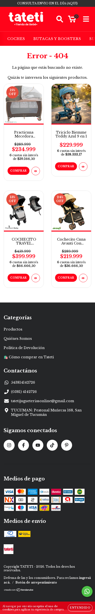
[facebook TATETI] (23, 445)
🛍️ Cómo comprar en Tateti (29, 357)
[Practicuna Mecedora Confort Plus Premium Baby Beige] (35, 171)
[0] (72, 20)
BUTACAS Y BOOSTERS (57, 39)
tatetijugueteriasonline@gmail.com (42, 401)
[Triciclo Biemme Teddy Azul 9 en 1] (83, 166)
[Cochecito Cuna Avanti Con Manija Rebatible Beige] (83, 278)
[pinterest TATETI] (66, 445)
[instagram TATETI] (9, 445)
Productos (13, 329)
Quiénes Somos (18, 338)
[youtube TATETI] (37, 445)
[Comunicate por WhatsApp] (87, 591)
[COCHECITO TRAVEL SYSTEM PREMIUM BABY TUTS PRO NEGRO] (35, 278)
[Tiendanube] (19, 590)
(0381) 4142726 (24, 392)
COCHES (16, 39)
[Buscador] (60, 19)
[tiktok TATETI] (52, 445)
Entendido (80, 607)
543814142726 (23, 382)
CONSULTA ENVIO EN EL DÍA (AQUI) (47, 3)
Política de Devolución (24, 348)
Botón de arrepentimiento (36, 582)
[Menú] (86, 19)
